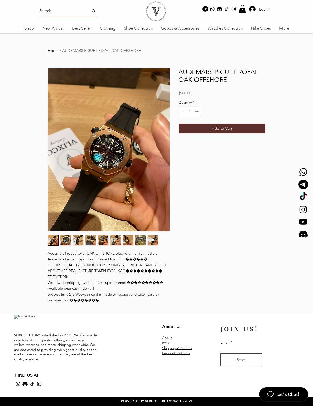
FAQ (165, 343)
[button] (242, 9)
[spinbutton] (189, 111)
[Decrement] (182, 111)
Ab (164, 337)
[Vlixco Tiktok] (303, 197)
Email (225, 342)
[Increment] (197, 111)
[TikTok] (226, 9)
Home (53, 50)
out (169, 337)
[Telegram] (205, 9)
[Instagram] (233, 9)
